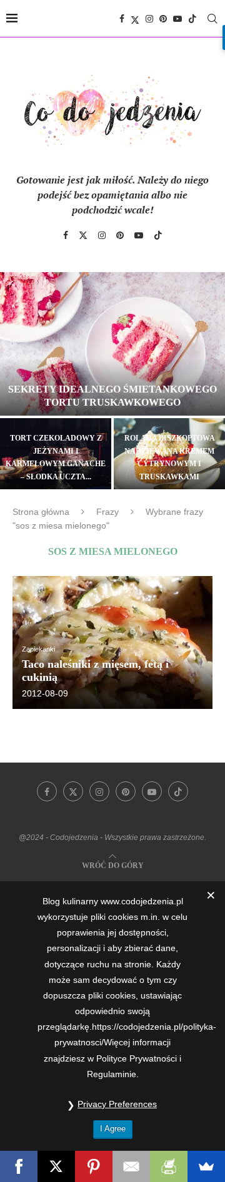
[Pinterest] (163, 19)
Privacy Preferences (117, 1104)
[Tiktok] (192, 19)
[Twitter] (135, 19)
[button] (17, 380)
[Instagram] (149, 19)
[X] (56, 1166)
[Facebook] (121, 19)
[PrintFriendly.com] (169, 1166)
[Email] (131, 1166)
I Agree (113, 1128)
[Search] (212, 19)
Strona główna (40, 512)
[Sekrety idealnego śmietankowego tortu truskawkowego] (112, 344)
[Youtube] (177, 19)
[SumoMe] (206, 1166)
